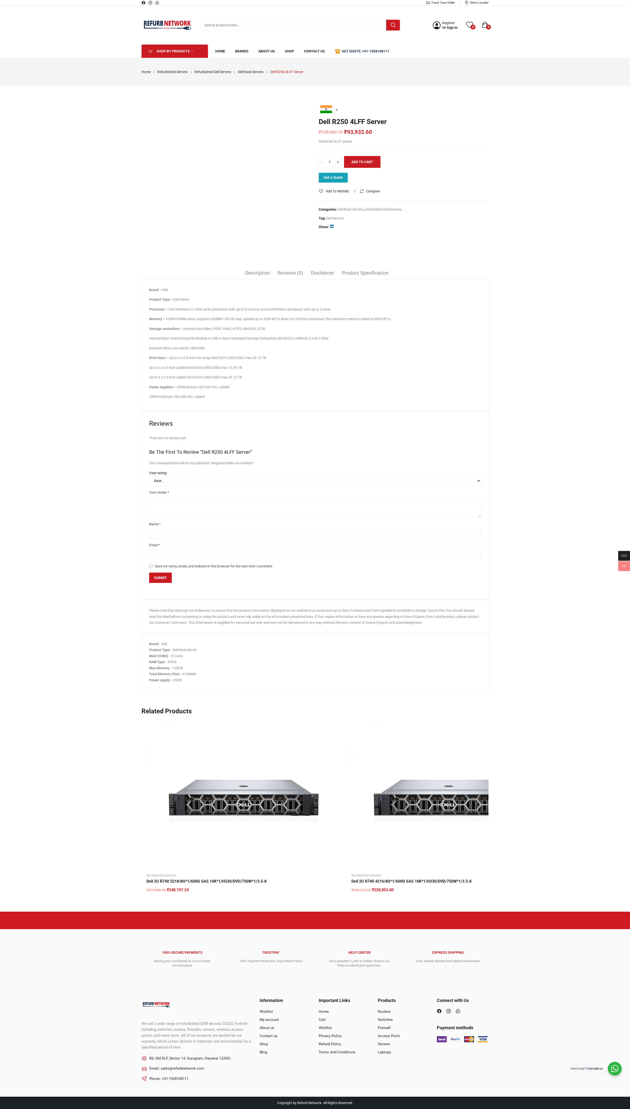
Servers (384, 1044)
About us (267, 1028)
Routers (384, 1011)
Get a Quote (333, 177)
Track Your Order (443, 2)
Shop (264, 1044)
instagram (150, 2)
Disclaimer (322, 273)
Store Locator (479, 2)
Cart (322, 1019)
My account (269, 1019)
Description (257, 273)
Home (324, 1011)
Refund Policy (330, 1044)
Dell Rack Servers (350, 209)
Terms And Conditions (337, 1052)
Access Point (389, 1036)
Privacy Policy (330, 1036)
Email (154, 545)
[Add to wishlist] (337, 737)
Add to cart (362, 162)
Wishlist (266, 1011)
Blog (263, 1052)
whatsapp (157, 2)
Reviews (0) (290, 273)
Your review (159, 492)
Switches (385, 1019)
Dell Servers (335, 218)
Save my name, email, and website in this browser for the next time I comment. (214, 566)
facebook (144, 2)
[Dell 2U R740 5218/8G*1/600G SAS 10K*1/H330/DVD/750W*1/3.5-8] (243, 794)
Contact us (269, 1036)
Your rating (158, 473)
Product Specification (365, 273)
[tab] (257, 273)
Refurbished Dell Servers (383, 209)
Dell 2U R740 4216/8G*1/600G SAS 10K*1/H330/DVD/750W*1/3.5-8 (411, 881)
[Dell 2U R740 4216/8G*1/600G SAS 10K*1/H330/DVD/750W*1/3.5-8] (448, 794)
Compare (373, 191)
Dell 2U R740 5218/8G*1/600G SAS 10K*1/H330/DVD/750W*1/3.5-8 (206, 881)
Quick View (337, 725)
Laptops (384, 1052)
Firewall (384, 1028)
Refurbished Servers (161, 875)
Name (154, 524)
